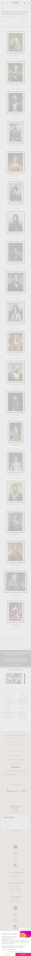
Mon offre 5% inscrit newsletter (15, 902)
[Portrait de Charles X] (15, 622)
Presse (15, 878)
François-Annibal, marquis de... (15, 86)
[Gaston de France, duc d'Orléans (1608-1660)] (15, 262)
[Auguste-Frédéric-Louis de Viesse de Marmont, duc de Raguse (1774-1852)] (15, 502)
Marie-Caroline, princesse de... (15, 175)
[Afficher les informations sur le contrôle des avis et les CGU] (24, 811)
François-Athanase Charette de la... (15, 145)
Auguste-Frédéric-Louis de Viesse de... (15, 505)
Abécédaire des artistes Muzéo (15, 735)
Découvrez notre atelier (15, 664)
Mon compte (15, 900)
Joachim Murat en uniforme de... (15, 235)
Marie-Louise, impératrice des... (15, 445)
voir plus (15, 822)
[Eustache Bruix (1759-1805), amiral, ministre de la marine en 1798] (15, 532)
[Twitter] (19, 767)
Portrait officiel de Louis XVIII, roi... (15, 56)
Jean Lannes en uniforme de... (15, 115)
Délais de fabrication (15, 888)
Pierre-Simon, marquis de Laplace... (15, 355)
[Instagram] (14, 767)
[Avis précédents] (1, 822)
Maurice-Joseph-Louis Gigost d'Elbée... (15, 205)
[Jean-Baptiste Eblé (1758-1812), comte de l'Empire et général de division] (15, 562)
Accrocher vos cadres (15, 892)
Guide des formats (15, 887)
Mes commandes (15, 899)
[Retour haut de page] (2, 631)
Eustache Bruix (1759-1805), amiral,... (15, 535)
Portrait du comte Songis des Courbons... (15, 415)
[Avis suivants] (30, 822)
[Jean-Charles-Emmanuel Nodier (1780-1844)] (15, 292)
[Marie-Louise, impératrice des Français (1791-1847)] (15, 442)
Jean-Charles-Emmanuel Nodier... (15, 295)
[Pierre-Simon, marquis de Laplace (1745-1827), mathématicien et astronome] (15, 352)
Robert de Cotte (15, 595)
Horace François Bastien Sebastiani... (15, 325)
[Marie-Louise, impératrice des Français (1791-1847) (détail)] (15, 472)
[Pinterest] (16, 767)
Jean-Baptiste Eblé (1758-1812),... (15, 565)
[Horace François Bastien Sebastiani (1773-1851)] (15, 322)
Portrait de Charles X (15, 625)
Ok (26, 774)
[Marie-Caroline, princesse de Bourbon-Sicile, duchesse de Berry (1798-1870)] (15, 172)
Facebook (2, 21)
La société (15, 874)
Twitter (5, 21)
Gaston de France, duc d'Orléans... (15, 265)
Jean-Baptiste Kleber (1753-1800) (15, 385)
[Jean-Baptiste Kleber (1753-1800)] (15, 382)
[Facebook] (12, 767)
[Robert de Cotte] (15, 592)
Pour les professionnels (15, 876)
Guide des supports (15, 885)
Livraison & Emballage (15, 890)
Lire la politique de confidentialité (8, 949)
